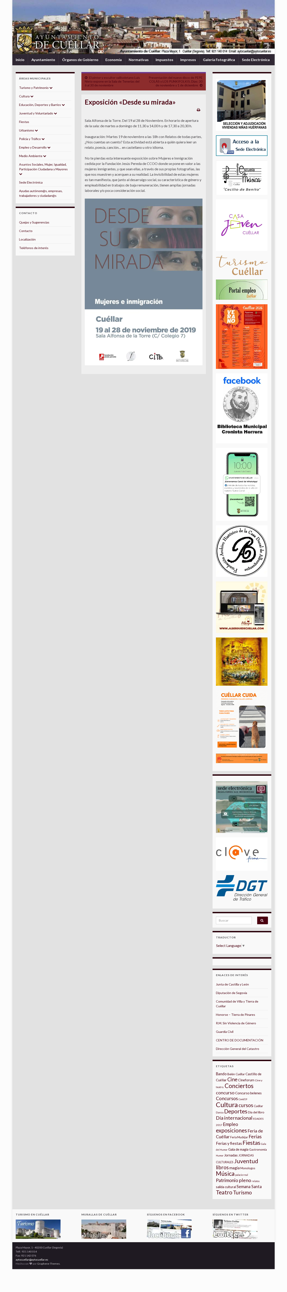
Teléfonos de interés (33, 248)
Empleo (230, 1124)
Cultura (24, 96)
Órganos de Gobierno (80, 59)
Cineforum (246, 1080)
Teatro (224, 1192)
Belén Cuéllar (236, 1074)
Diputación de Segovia (231, 993)
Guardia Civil (224, 1032)
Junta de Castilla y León (232, 984)
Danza (220, 1112)
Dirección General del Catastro (237, 1049)
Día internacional (234, 1118)
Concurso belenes (248, 1093)
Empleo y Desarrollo (33, 147)
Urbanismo (27, 130)
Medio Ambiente (31, 156)
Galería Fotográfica (219, 59)
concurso (225, 1092)
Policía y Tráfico (30, 139)
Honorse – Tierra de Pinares (235, 1014)
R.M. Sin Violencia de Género (236, 1023)
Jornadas (231, 1155)
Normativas (139, 59)
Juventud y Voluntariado (36, 113)
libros (222, 1167)
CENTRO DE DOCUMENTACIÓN (239, 1040)
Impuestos (164, 59)
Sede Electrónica (256, 59)
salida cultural (226, 1187)
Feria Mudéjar (239, 1137)
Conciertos (239, 1085)
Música (225, 1173)
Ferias (255, 1136)
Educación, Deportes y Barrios (40, 105)
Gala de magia (238, 1149)
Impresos (188, 59)
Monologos (247, 1168)
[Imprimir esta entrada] (198, 109)
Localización (27, 239)
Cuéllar (258, 1106)
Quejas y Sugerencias (34, 222)
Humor (220, 1155)
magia (234, 1167)
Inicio (20, 59)
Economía (113, 59)
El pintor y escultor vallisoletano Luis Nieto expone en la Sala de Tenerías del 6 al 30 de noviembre (112, 81)
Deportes (235, 1111)
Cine (232, 1079)
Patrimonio (227, 1180)
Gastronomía (258, 1149)
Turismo (242, 1192)
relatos (256, 1181)
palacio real (241, 1174)
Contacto (26, 231)
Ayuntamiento (43, 59)
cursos (246, 1105)
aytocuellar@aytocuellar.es (32, 1259)
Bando (221, 1073)
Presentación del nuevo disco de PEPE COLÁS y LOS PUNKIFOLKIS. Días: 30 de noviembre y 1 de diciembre (175, 81)
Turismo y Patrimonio (34, 88)
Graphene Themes (48, 1263)
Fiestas (24, 122)
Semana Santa (249, 1186)
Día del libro (256, 1112)
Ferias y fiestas (229, 1143)
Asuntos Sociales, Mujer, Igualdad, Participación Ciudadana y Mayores (43, 166)
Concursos (227, 1098)
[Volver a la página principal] (143, 27)
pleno (245, 1180)
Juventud (246, 1161)
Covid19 (243, 1099)
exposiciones (231, 1130)
